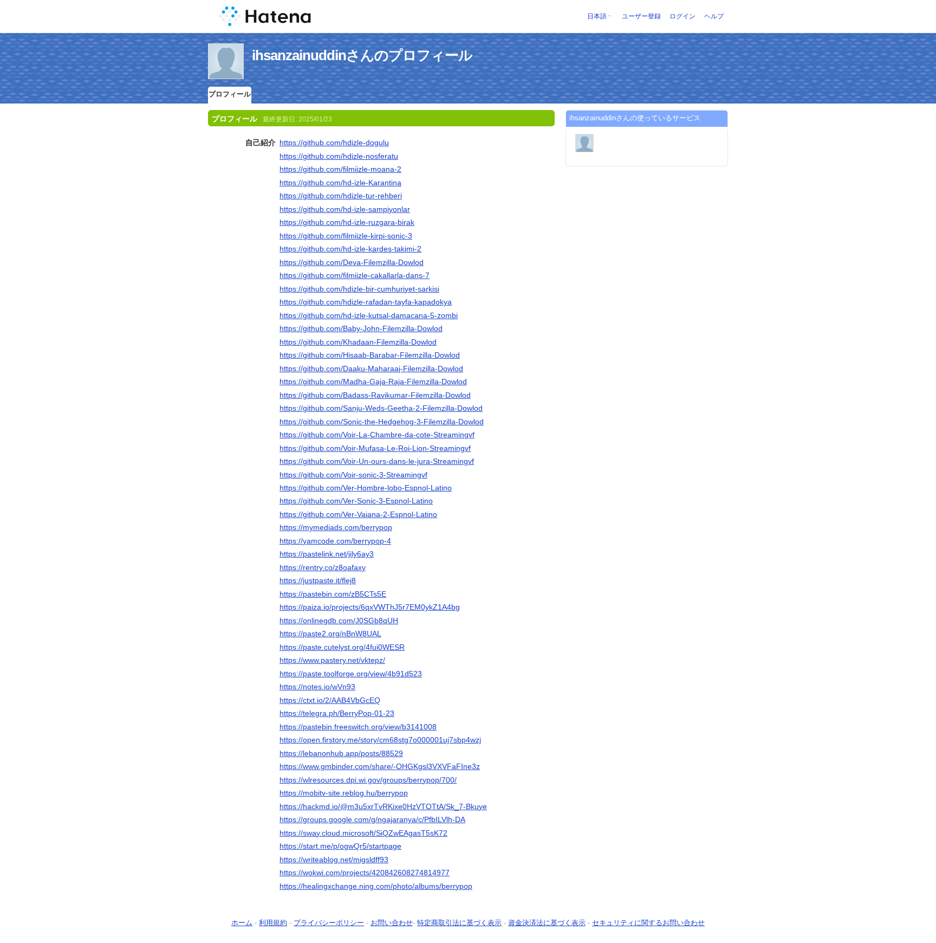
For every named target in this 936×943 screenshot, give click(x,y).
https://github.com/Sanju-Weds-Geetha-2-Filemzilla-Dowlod (381, 408)
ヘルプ (714, 16)
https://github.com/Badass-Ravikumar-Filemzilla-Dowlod (375, 395)
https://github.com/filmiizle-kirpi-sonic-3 (346, 235)
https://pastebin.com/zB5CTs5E (333, 594)
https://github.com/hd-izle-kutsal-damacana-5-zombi (369, 315)
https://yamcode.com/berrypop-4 (335, 541)
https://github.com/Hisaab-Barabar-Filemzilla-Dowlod (370, 355)
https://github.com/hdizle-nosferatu (339, 156)
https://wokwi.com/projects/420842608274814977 (365, 872)
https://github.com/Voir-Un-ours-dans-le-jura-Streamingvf (377, 461)
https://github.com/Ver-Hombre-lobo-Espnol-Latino (366, 487)
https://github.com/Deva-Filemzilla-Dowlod (352, 262)
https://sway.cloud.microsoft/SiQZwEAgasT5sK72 (363, 833)
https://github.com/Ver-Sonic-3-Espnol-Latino (356, 500)
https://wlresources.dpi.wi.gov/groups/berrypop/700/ (368, 780)
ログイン (683, 16)
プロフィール (230, 94)
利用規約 (273, 923)
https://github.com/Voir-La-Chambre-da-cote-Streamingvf (377, 434)
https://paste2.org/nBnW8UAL (330, 633)
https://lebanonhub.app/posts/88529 (341, 753)
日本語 (597, 16)
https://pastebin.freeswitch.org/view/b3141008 (358, 726)
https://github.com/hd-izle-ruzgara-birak (347, 222)
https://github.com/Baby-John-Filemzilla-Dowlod (361, 328)
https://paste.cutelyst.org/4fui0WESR (342, 647)
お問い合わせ (391, 923)
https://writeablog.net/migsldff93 (334, 859)
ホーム (241, 923)
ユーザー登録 (641, 16)
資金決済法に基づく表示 (547, 923)
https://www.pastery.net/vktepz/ (332, 660)
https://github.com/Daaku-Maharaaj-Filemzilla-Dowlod (371, 368)
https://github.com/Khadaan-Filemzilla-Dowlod (358, 342)
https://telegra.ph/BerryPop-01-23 (337, 713)
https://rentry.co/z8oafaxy (323, 567)
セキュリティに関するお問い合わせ (648, 923)
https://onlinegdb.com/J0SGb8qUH (339, 620)
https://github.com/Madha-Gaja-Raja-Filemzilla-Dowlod (373, 381)
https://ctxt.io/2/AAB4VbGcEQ (330, 700)
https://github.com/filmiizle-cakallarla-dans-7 (355, 275)
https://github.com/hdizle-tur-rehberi (341, 195)
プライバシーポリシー (329, 923)
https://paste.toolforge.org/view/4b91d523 (351, 673)
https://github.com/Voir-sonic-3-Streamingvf (353, 474)
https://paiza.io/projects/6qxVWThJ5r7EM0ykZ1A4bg (370, 607)
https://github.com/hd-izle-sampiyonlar (345, 209)
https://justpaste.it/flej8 (318, 580)
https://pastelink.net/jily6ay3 (327, 554)
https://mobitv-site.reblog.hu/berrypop (344, 793)
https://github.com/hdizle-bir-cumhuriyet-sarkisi (359, 289)
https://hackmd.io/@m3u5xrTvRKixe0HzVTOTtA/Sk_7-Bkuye (383, 806)
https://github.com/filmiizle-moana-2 (340, 169)
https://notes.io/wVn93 (317, 686)
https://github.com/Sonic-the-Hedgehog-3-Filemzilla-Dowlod (382, 421)
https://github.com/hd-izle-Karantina (340, 182)
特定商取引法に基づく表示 (459, 923)
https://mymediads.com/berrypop (336, 527)
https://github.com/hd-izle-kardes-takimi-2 (350, 248)
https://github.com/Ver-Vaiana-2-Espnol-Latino (358, 514)
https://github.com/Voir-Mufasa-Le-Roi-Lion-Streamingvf (375, 448)
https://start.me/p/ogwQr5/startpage (340, 846)
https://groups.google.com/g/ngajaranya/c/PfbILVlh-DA (372, 819)
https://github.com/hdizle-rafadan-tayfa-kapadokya (366, 302)
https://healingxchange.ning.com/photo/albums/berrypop (376, 886)
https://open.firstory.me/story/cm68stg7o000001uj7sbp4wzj (380, 739)
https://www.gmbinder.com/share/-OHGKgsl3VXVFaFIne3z (380, 766)
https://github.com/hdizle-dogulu (334, 142)
